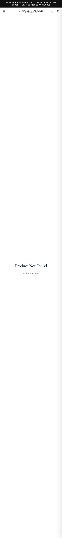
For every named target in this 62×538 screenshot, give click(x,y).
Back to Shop (32, 273)
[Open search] (52, 11)
